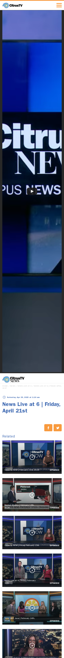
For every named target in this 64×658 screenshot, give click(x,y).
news (12, 386)
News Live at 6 (25, 386)
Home (5, 386)
